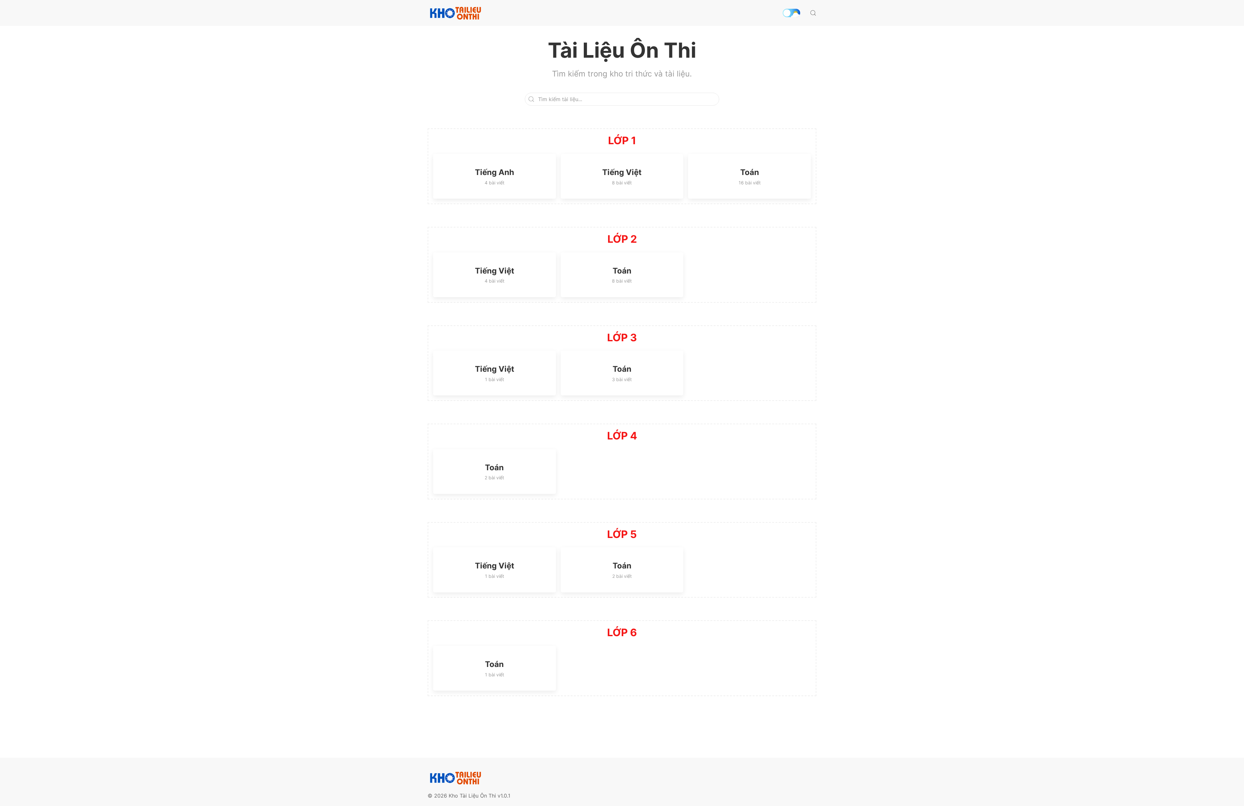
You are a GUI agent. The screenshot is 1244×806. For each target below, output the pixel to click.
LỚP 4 (622, 435)
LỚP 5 (622, 534)
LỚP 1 (622, 140)
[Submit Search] (813, 13)
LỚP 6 (622, 632)
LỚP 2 (622, 239)
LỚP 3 (622, 337)
